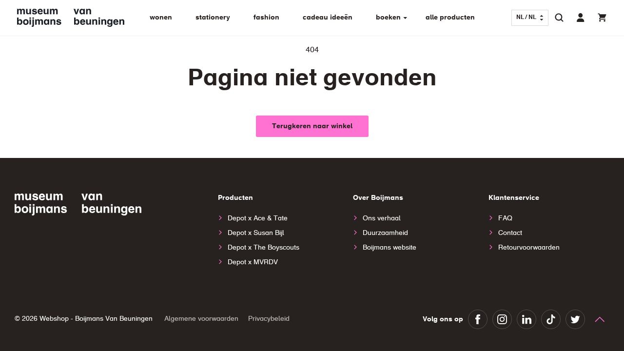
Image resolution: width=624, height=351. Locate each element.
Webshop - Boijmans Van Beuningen (96, 318)
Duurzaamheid (385, 233)
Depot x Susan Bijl (256, 233)
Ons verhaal (382, 218)
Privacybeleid (269, 318)
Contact (510, 233)
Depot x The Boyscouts (263, 247)
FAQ (505, 218)
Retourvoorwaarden (529, 247)
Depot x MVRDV (253, 262)
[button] (559, 17)
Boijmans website (389, 247)
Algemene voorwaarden (201, 318)
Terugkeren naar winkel (312, 126)
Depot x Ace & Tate (258, 218)
